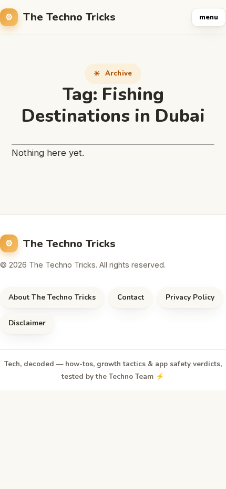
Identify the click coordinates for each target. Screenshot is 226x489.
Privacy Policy (190, 297)
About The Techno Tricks (52, 297)
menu (208, 17)
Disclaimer (27, 323)
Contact (130, 297)
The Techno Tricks (69, 17)
